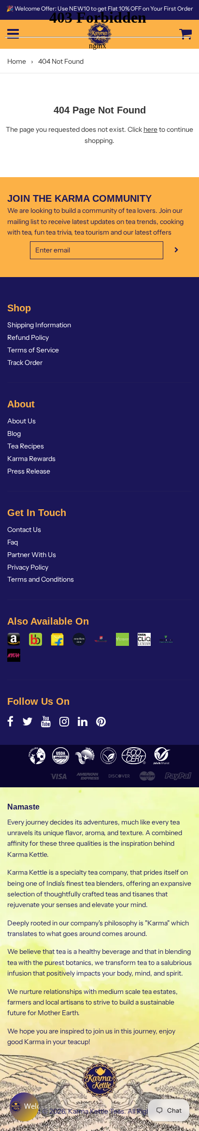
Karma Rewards (31, 458)
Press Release (28, 471)
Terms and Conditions (40, 579)
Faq (12, 542)
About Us (21, 421)
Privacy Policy (27, 567)
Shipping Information (39, 325)
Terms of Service (33, 350)
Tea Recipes (25, 446)
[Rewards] (24, 1106)
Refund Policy (28, 337)
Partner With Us (31, 554)
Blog (14, 433)
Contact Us (24, 529)
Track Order (25, 362)
